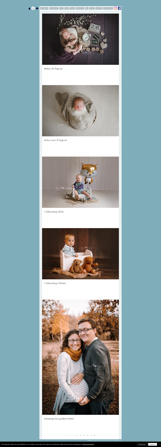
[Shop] (29, 8)
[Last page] (94, 435)
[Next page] (91, 435)
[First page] (66, 435)
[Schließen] (159, 444)
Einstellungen (142, 444)
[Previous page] (69, 435)
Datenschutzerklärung (88, 444)
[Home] (33, 8)
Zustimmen (153, 444)
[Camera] (37, 8)
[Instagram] (115, 8)
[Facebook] (119, 8)
